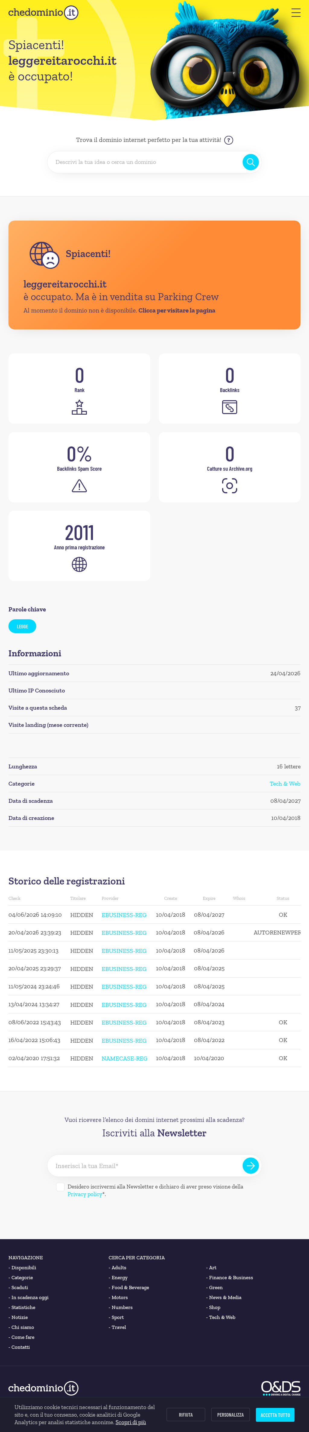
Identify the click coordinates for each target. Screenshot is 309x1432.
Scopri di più (131, 1422)
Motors (118, 1297)
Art (211, 1267)
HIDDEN (81, 915)
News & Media (223, 1297)
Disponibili (22, 1267)
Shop (213, 1307)
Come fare (21, 1337)
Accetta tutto (275, 1415)
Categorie (20, 1277)
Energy (118, 1277)
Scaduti (18, 1287)
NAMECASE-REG (125, 1058)
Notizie (18, 1317)
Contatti (19, 1347)
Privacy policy (85, 1194)
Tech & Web (285, 783)
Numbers (121, 1307)
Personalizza (230, 1415)
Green (214, 1287)
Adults (117, 1267)
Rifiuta (186, 1415)
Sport (116, 1317)
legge (22, 626)
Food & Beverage (129, 1287)
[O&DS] (281, 1388)
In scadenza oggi (28, 1297)
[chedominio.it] (43, 12)
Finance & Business (229, 1277)
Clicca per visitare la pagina (177, 310)
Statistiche (21, 1307)
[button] (296, 12)
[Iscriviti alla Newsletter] (251, 1165)
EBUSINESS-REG (124, 915)
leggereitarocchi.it (65, 284)
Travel (117, 1327)
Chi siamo (21, 1327)
